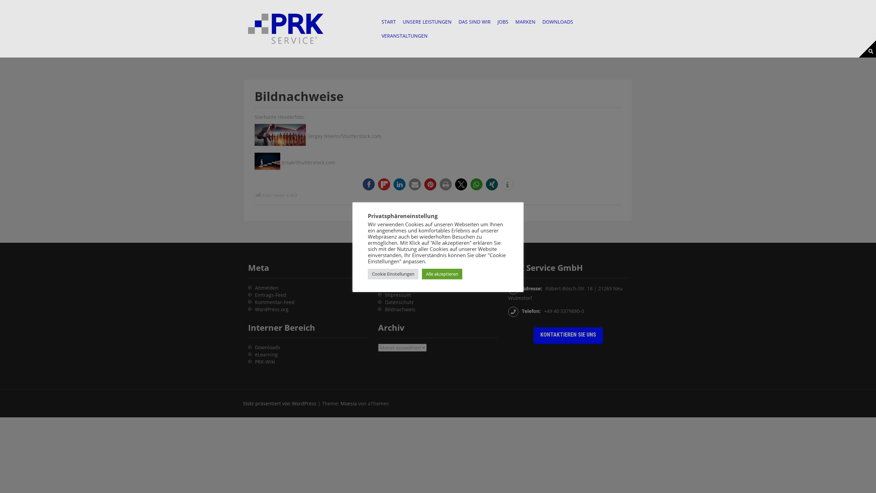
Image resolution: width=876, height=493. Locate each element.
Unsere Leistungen (427, 21)
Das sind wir (475, 21)
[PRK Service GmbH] (285, 28)
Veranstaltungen (405, 36)
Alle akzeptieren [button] (442, 274)
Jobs (503, 21)
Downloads (557, 21)
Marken (525, 21)
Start (389, 21)
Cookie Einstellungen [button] (393, 274)
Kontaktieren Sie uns (568, 334)
